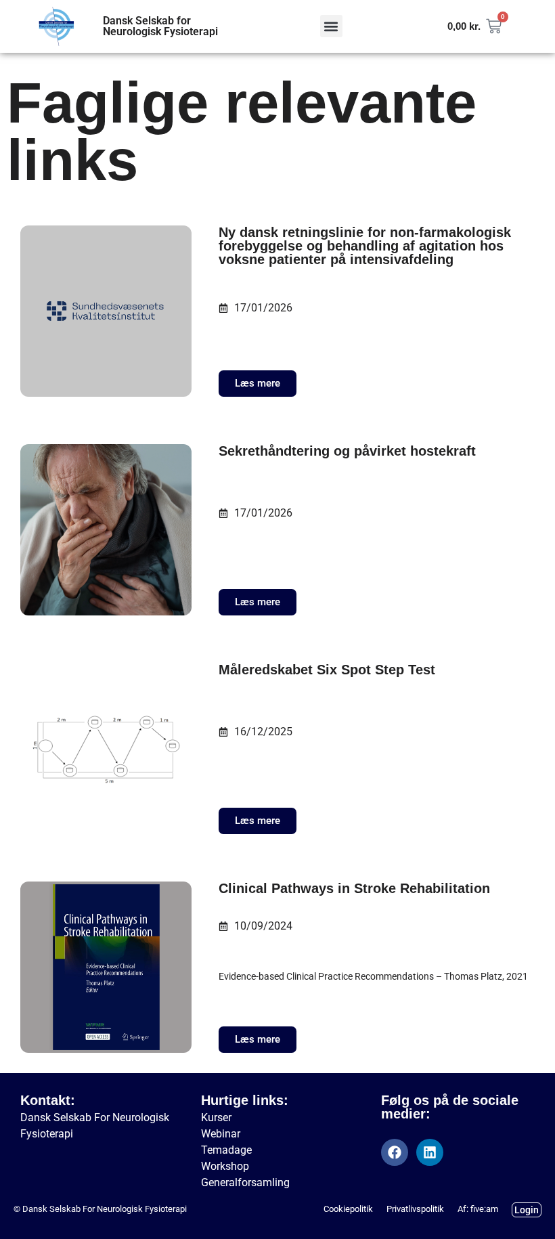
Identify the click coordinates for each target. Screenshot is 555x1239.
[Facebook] (394, 1152)
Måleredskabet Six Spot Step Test (327, 669)
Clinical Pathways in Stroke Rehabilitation (354, 888)
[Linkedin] (429, 1152)
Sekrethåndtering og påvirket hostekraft (347, 450)
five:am (484, 1209)
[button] (331, 26)
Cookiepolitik (348, 1209)
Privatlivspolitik (415, 1209)
